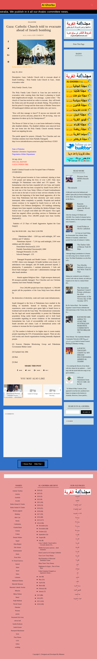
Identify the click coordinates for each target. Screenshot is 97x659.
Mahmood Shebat (17, 581)
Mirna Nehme (17, 594)
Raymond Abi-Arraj (17, 617)
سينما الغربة (77, 585)
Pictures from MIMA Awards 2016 (83, 178)
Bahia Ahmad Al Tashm (17, 504)
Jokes (17, 574)
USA (17, 640)
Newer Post (28, 464)
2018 (38, 511)
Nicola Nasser (17, 604)
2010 (38, 604)
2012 (38, 598)
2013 (38, 595)
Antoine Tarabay (18, 491)
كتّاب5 (77, 551)
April (40, 582)
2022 (38, 499)
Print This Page (78, 44)
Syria (17, 634)
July (40, 540)
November (42, 528)
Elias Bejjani (17, 544)
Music (17, 597)
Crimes (17, 534)
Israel (17, 571)
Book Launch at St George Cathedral (50, 552)
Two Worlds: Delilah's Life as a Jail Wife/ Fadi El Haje (84, 268)
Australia (17, 497)
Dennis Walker (17, 537)
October (41, 531)
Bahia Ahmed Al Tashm (17, 507)
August (41, 537)
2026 (38, 490)
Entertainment (17, 551)
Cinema (17, 531)
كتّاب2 (77, 539)
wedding (17, 647)
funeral (17, 564)
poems (17, 614)
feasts (17, 554)
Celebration (17, 524)
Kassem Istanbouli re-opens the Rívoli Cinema (83, 207)
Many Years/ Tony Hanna (46, 563)
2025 (38, 493)
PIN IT (46, 370)
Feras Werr (17, 557)
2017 (38, 514)
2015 (38, 520)
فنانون (77, 577)
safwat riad (17, 620)
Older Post (38, 464)
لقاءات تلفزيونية (77, 513)
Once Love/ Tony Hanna (46, 555)
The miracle (72, 188)
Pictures (17, 610)
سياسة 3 (77, 526)
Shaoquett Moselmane (17, 630)
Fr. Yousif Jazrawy (17, 561)
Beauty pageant (17, 511)
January (41, 591)
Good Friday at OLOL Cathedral (83, 227)
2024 (38, 496)
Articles (17, 494)
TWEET (29, 370)
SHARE (20, 370)
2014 (38, 523)
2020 (38, 505)
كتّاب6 (77, 556)
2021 (38, 502)
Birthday (17, 514)
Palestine (32, 22)
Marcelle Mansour (17, 584)
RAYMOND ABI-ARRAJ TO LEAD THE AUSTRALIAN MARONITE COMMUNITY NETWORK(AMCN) (84, 324)
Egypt (17, 541)
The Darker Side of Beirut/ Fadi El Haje (84, 247)
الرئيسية (77, 496)
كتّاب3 (77, 543)
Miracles (17, 590)
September (42, 534)
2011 (38, 601)
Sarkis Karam (17, 627)
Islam (17, 567)
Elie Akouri (17, 547)
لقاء (77, 573)
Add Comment (38, 35)
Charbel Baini (17, 527)
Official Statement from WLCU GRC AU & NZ (83, 380)
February (42, 588)
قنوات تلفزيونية (77, 598)
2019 (38, 508)
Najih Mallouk (17, 600)
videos (17, 644)
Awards (17, 501)
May (40, 579)
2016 (38, 517)
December (42, 525)
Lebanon (17, 577)
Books (17, 521)
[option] (13, 392)
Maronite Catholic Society (17, 587)
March (41, 585)
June (40, 576)
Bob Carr (17, 517)
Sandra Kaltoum (17, 624)
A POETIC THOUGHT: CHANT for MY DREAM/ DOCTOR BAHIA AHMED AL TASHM (84, 354)
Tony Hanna (17, 637)
